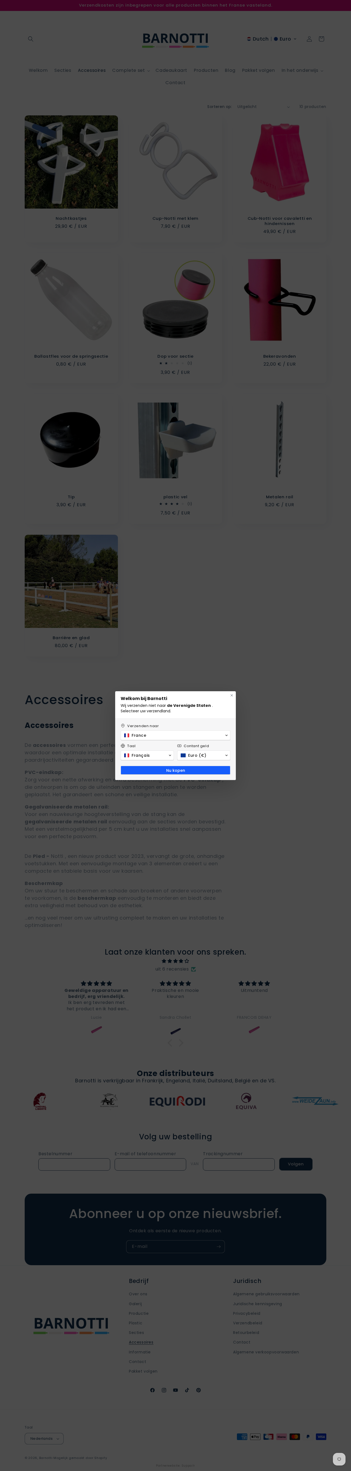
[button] (175, 735)
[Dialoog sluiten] (232, 695)
